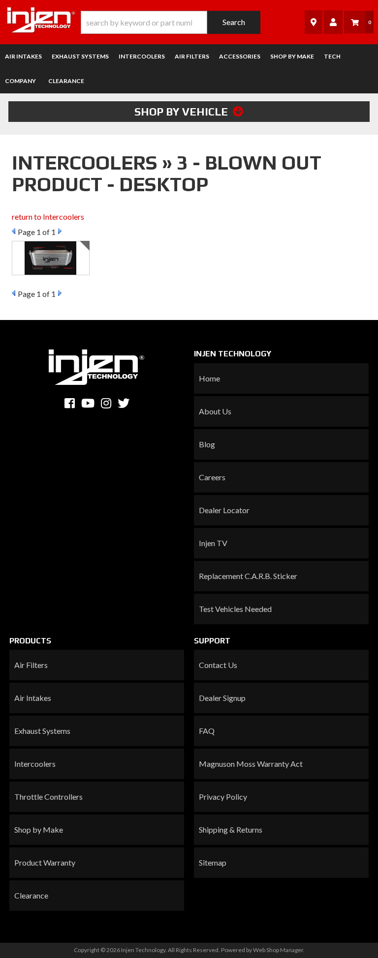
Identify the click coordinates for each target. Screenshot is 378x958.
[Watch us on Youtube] (88, 403)
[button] (170, 22)
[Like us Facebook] (69, 403)
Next (60, 231)
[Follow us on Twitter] (123, 403)
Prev (13, 231)
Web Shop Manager (278, 950)
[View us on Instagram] (106, 403)
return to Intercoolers (48, 216)
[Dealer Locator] (313, 21)
